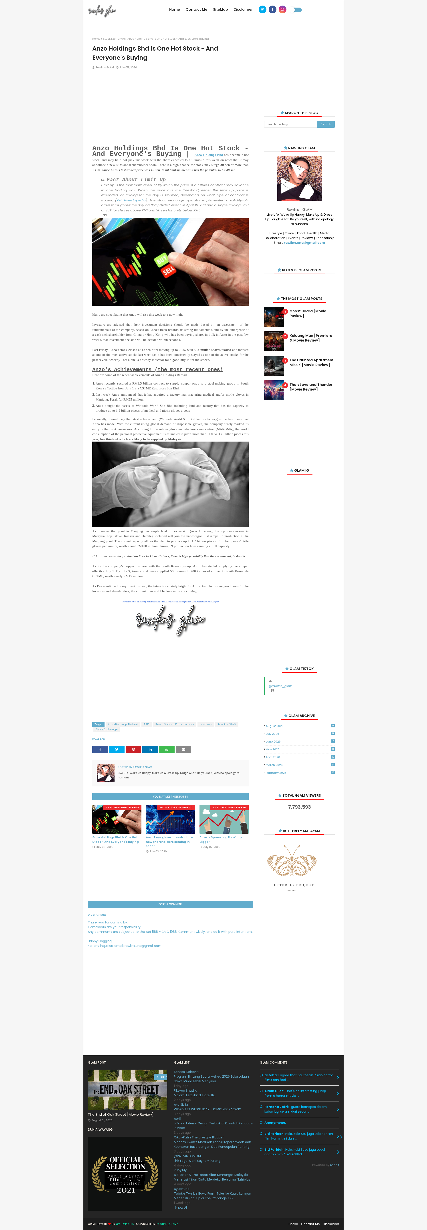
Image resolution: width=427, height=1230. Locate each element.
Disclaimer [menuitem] (243, 9)
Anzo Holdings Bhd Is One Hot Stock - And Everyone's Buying (115, 839)
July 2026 (300, 734)
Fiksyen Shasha (185, 1090)
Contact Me (310, 1224)
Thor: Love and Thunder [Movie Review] (311, 387)
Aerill (177, 1118)
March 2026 (300, 765)
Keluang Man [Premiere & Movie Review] (311, 338)
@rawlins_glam (280, 686)
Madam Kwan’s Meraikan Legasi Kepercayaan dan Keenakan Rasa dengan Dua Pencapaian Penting (212, 1144)
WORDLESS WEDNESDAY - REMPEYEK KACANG (207, 1109)
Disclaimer (331, 1224)
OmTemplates (125, 1224)
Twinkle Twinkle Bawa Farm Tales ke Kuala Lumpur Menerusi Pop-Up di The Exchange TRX (212, 1195)
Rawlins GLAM (105, 67)
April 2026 (300, 757)
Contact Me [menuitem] (196, 9)
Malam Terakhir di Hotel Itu (194, 1095)
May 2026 (300, 749)
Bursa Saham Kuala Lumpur (174, 724)
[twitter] (262, 9)
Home (96, 39)
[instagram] (282, 9)
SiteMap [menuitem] (220, 9)
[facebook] (272, 9)
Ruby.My (180, 1170)
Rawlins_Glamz (167, 1224)
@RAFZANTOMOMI (187, 1156)
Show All (181, 1207)
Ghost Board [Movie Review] (308, 313)
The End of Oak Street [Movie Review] (120, 1114)
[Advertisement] (170, 110)
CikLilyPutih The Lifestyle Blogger (199, 1137)
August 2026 (300, 726)
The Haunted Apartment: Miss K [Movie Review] (312, 362)
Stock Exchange (114, 39)
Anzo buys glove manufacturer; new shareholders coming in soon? (170, 841)
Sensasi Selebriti (186, 1072)
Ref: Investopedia (131, 200)
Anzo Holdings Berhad (123, 724)
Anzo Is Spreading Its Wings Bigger (220, 839)
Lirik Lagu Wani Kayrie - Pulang (197, 1160)
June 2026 (300, 741)
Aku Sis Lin (181, 1104)
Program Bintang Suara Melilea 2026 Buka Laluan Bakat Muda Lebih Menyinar (211, 1078)
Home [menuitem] (174, 9)
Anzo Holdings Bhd (208, 155)
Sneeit (334, 1165)
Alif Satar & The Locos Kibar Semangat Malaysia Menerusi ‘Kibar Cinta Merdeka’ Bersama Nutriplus (212, 1177)
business (206, 724)
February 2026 (300, 773)
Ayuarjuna (181, 1189)
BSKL (147, 724)
